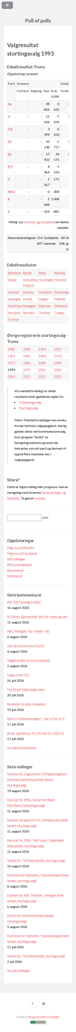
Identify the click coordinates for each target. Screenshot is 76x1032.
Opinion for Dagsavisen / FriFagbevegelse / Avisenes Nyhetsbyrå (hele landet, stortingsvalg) (37, 779)
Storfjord (14, 312)
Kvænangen (63, 292)
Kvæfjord (45, 292)
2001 (42, 370)
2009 (11, 376)
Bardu (27, 273)
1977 (11, 363)
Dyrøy (12, 279)
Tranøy (59, 312)
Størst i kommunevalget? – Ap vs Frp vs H (35, 718)
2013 (26, 376)
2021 (57, 376)
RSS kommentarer (19, 564)
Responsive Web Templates (44, 1016)
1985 (42, 363)
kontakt (39, 498)
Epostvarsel (15, 570)
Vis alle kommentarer (22, 748)
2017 (42, 376)
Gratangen (46, 279)
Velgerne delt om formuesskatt (28, 660)
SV (10, 141)
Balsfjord (14, 273)
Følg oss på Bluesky (20, 547)
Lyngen (43, 299)
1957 (57, 349)
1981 (26, 363)
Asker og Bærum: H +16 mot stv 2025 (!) (35, 733)
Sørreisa (28, 312)
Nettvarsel (14, 576)
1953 (42, 349)
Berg (42, 273)
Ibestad (13, 292)
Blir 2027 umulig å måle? (24, 602)
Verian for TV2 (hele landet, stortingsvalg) (36, 860)
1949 (26, 349)
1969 (42, 356)
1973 (57, 356)
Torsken (44, 312)
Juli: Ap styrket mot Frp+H (25, 646)
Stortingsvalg (28, 408)
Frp (10, 129)
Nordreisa (15, 306)
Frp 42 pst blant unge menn (26, 689)
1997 (26, 370)
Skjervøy (45, 306)
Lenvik (27, 299)
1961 (11, 356)
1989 (57, 363)
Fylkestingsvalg (30, 402)
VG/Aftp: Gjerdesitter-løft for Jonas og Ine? (37, 616)
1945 (11, 349)
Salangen (29, 306)
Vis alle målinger (18, 970)
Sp (9, 154)
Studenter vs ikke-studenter (26, 704)
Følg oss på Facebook (22, 553)
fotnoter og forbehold (39, 222)
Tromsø (13, 319)
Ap (10, 104)
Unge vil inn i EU (18, 675)
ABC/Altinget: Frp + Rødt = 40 (28, 631)
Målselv (60, 299)
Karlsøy (28, 292)
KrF (10, 166)
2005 (57, 370)
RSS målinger (16, 559)
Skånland (61, 306)
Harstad (60, 279)
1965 (26, 356)
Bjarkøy (60, 273)
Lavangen (14, 299)
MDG (11, 191)
